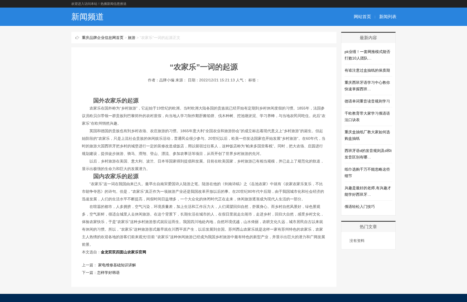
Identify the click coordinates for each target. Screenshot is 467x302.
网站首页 (362, 16)
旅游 (131, 37)
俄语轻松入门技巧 (360, 206)
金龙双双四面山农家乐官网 (123, 252)
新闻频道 (87, 16)
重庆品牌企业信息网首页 (103, 37)
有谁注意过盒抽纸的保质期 (367, 70)
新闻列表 (387, 16)
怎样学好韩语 (108, 272)
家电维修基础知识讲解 (116, 265)
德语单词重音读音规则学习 (367, 101)
